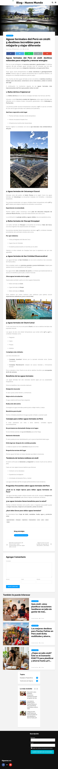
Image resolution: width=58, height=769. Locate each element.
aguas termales (10, 519)
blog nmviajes (9, 49)
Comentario (8, 561)
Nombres (33, 737)
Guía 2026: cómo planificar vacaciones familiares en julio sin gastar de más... (41, 608)
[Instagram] (7, 764)
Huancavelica (32, 519)
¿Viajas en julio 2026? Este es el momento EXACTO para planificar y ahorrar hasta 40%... (42, 657)
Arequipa (18, 519)
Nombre (8, 579)
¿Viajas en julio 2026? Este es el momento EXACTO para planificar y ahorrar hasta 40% (32, 714)
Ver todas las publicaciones (21, 535)
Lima (38, 519)
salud (47, 519)
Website (38, 579)
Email (22, 579)
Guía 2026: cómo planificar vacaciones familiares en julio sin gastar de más (32, 695)
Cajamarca (24, 519)
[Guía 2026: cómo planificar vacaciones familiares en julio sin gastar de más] (16, 609)
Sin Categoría (10, 35)
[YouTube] (10, 764)
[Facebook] (3, 764)
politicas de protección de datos (45, 748)
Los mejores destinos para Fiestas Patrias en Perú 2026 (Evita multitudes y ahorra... (42, 632)
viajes (8, 522)
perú (42, 519)
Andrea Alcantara (34, 618)
